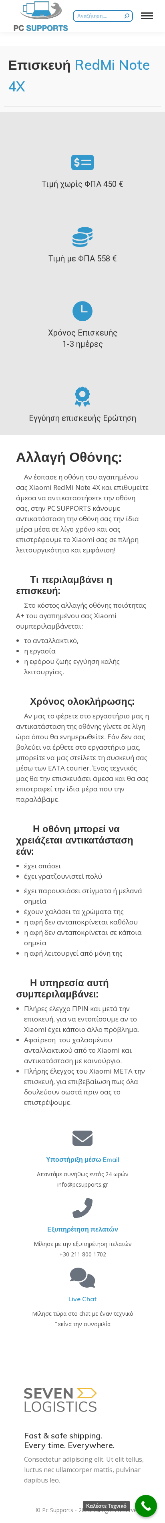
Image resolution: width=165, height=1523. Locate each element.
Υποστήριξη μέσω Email (82, 1159)
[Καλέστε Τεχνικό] (146, 1506)
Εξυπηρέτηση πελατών (82, 1229)
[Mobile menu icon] (147, 15)
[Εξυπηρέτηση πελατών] (82, 1208)
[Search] (127, 16)
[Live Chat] (82, 1278)
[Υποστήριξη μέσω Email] (82, 1138)
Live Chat (82, 1299)
